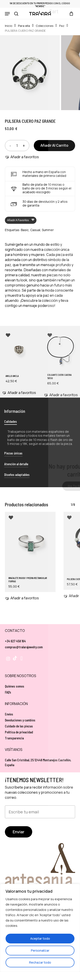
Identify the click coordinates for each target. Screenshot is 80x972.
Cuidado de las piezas (19, 726)
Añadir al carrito (54, 145)
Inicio (8, 26)
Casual (35, 230)
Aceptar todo (40, 938)
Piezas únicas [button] (13, 453)
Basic (25, 230)
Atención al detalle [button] (16, 464)
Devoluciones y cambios (20, 720)
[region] (40, 928)
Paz (61, 26)
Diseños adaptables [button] (17, 474)
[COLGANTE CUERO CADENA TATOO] (61, 350)
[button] (7, 14)
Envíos (9, 714)
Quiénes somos (14, 686)
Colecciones (44, 26)
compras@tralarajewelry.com (24, 647)
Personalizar (40, 950)
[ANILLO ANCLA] (19, 350)
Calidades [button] (10, 421)
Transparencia (14, 738)
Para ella (24, 26)
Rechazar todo (40, 962)
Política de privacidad (19, 732)
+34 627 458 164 (15, 641)
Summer (48, 230)
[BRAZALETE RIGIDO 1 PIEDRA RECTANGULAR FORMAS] (30, 543)
